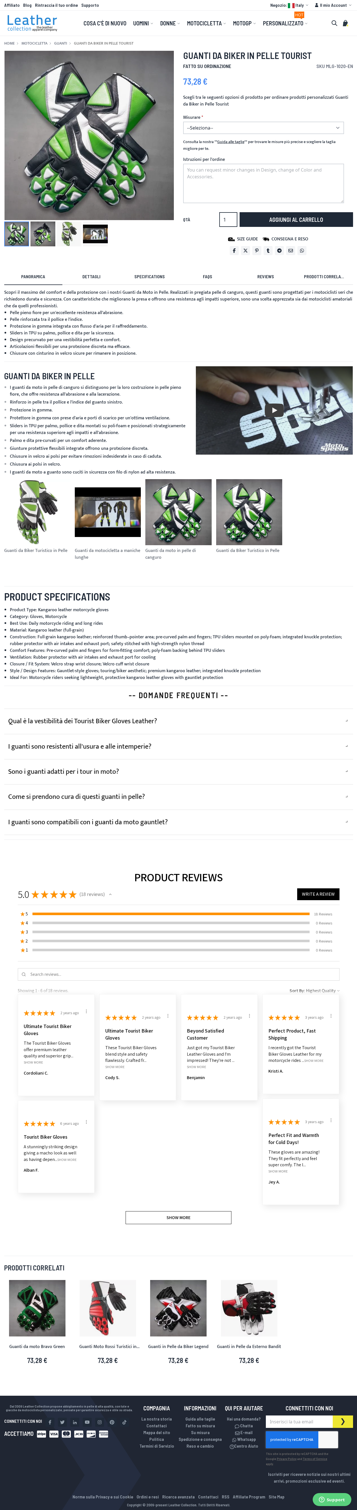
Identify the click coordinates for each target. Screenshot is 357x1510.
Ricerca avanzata (178, 1496)
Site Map (276, 1496)
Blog (27, 5)
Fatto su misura (200, 1425)
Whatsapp (246, 1439)
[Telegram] (279, 250)
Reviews (265, 276)
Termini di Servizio (156, 1445)
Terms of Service (315, 1459)
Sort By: (297, 991)
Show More (33, 1062)
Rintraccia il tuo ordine (56, 5)
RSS (225, 1496)
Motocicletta (34, 43)
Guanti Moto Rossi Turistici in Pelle (108, 1350)
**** (230, 142)
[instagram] (99, 1422)
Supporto (90, 5)
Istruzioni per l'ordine (204, 159)
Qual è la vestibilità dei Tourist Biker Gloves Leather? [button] (82, 721)
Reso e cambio (200, 1445)
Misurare (191, 117)
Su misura (200, 1432)
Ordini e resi (148, 1496)
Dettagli (91, 276)
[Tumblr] (268, 250)
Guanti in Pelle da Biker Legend (178, 1347)
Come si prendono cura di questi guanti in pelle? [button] (76, 797)
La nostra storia (156, 1418)
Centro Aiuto (246, 1445)
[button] (290, 5)
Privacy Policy (287, 1459)
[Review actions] (86, 1011)
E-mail (246, 1432)
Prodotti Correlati (324, 276)
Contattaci (156, 1425)
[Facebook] (234, 250)
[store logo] (32, 23)
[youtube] (87, 1422)
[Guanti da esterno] (249, 1308)
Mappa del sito (156, 1432)
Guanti (60, 43)
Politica (156, 1439)
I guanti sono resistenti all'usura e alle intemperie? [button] (80, 746)
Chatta (246, 1425)
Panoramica (33, 276)
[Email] (290, 250)
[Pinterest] (256, 250)
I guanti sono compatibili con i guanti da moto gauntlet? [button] (88, 822)
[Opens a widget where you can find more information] (331, 1500)
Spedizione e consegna (200, 1439)
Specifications (149, 276)
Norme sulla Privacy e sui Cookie (103, 1496)
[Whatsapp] (301, 250)
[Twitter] (245, 250)
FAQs (207, 276)
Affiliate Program (249, 1496)
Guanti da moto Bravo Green (37, 1347)
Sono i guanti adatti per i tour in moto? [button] (63, 771)
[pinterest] (112, 1422)
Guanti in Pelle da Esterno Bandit (249, 1347)
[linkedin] (74, 1422)
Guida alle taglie (200, 1418)
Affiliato (12, 5)
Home (9, 43)
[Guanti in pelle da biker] (178, 1308)
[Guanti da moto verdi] (37, 1308)
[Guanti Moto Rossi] (108, 1308)
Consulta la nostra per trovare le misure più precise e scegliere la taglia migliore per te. (259, 145)
